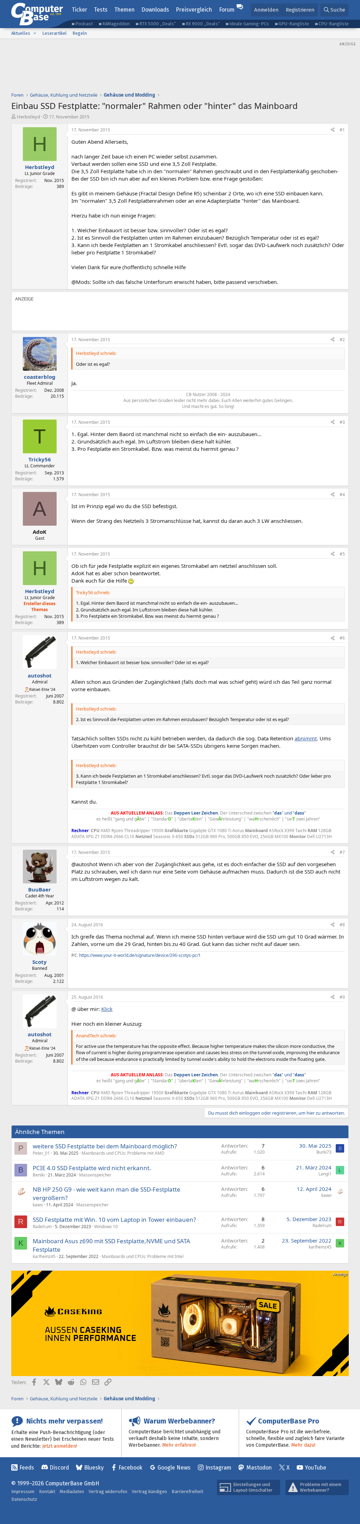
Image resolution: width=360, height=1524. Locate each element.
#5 (342, 554)
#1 (342, 130)
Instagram (218, 1467)
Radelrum (42, 1227)
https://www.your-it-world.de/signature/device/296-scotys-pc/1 (140, 955)
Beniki (39, 1175)
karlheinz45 (44, 1256)
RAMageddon (116, 23)
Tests (101, 9)
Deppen (182, 813)
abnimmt (306, 738)
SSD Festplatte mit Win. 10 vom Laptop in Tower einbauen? (114, 1219)
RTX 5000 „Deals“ (157, 23)
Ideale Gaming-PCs (249, 23)
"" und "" (289, 813)
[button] (34, 33)
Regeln (79, 33)
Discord (59, 1467)
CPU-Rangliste (334, 23)
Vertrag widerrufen (108, 1491)
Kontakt (47, 1491)
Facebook (130, 1467)
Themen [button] (124, 9)
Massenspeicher (95, 1175)
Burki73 (324, 1152)
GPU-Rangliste (293, 23)
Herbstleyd (28, 117)
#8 (342, 925)
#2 (342, 340)
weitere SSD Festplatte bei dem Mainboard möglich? (105, 1146)
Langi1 (325, 1174)
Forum (226, 9)
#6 (342, 638)
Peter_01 (41, 1153)
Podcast (84, 23)
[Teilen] (332, 130)
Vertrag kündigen (149, 1491)
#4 (342, 495)
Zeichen (209, 813)
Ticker (79, 9)
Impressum (22, 1491)
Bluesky (94, 1467)
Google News (174, 1467)
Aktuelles (20, 33)
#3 (342, 422)
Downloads (155, 9)
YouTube (315, 1467)
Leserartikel (54, 33)
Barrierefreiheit (187, 1491)
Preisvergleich (194, 9)
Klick (106, 1008)
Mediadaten (72, 1491)
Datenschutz (24, 1499)
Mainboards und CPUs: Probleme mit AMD (123, 1153)
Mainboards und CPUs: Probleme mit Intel (143, 1256)
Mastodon (259, 1467)
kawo (38, 1205)
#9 (342, 997)
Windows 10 (106, 1227)
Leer (196, 813)
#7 (342, 852)
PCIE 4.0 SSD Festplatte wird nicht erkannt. (92, 1168)
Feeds (26, 1467)
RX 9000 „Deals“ (203, 23)
